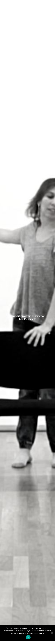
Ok (28, 637)
